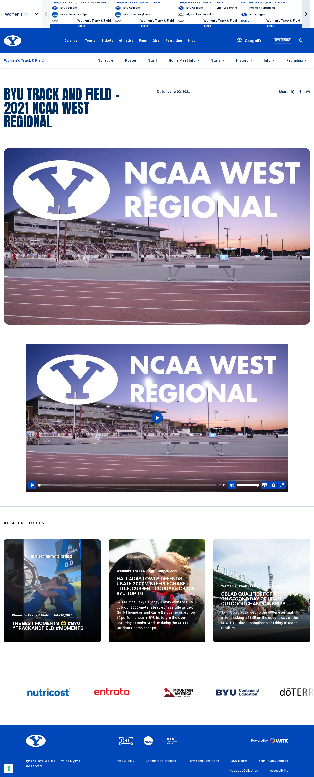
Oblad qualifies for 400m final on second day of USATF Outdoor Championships (261, 599)
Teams (90, 40)
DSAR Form (239, 761)
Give (156, 40)
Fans (143, 40)
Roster (130, 60)
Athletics (126, 40)
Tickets (107, 40)
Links (81, 26)
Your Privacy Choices (273, 761)
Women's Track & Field (30, 615)
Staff (152, 60)
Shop (192, 40)
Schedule (105, 60)
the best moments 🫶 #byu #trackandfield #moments (48, 625)
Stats (216, 60)
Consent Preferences (161, 761)
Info (267, 60)
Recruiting (173, 40)
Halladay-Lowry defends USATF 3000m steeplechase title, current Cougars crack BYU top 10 (156, 585)
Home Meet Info (182, 60)
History (242, 60)
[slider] (127, 485)
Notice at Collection (244, 770)
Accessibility (279, 770)
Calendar (72, 40)
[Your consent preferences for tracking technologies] (8, 768)
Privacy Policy (124, 761)
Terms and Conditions (203, 761)
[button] (306, 14)
